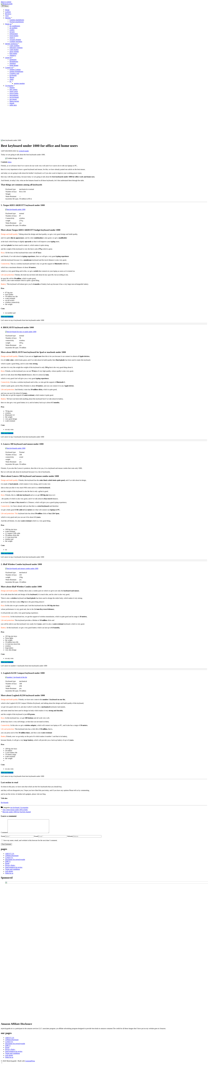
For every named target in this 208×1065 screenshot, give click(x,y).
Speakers (13, 63)
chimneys (13, 55)
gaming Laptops (15, 69)
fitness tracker (14, 101)
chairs (12, 79)
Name (3, 836)
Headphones (14, 61)
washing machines (16, 41)
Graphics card (14, 73)
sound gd (8, 58)
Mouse (12, 77)
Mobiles (8, 18)
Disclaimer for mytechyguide (15, 859)
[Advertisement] (104, 123)
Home (7, 10)
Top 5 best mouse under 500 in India (15, 810)
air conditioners (15, 26)
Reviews (8, 14)
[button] (2, 1063)
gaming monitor (19, 83)
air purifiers (13, 28)
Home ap (8, 24)
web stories (9, 871)
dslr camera (13, 89)
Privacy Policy (10, 865)
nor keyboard (14, 97)
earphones (13, 59)
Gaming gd (9, 67)
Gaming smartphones (17, 20)
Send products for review (13, 867)
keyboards (13, 75)
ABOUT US (9, 854)
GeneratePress (30, 1061)
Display (12, 87)
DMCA (8, 861)
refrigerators (14, 34)
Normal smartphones (17, 22)
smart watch (14, 91)
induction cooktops (16, 48)
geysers (12, 32)
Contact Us (9, 857)
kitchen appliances (11, 44)
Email (36, 836)
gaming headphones (16, 71)
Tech (7, 16)
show (10, 162)
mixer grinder (14, 51)
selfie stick (13, 105)
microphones (14, 95)
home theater (14, 65)
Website (70, 836)
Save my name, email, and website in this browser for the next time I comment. (30, 840)
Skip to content (6, 2)
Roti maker (13, 53)
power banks (14, 93)
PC (11, 81)
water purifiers (14, 46)
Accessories (9, 86)
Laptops (8, 12)
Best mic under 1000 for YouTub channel (17, 812)
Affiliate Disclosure (12, 855)
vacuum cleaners (15, 39)
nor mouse (13, 99)
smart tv (12, 38)
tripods (12, 103)
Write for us (9, 873)
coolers (12, 30)
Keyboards (4, 802)
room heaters (14, 36)
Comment (4, 832)
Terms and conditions (12, 869)
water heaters (14, 49)
